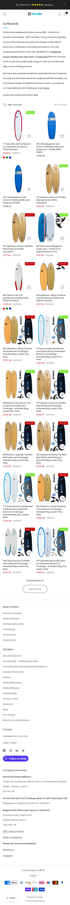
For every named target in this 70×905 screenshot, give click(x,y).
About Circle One (12, 655)
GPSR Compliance (12, 837)
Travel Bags (9, 629)
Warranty (8, 704)
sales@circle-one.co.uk (15, 736)
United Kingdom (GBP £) (33, 870)
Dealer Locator (11, 698)
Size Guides (9, 714)
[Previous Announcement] (5, 5)
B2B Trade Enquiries (13, 831)
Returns (7, 677)
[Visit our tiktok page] (23, 750)
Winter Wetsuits (11, 618)
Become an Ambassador (16, 720)
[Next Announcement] (65, 5)
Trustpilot (8, 855)
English (33, 875)
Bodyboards (9, 640)
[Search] (59, 14)
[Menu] (4, 14)
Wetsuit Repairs (11, 688)
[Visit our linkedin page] (17, 750)
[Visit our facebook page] (4, 750)
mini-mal (28, 56)
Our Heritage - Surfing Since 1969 (20, 661)
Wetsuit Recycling (12, 682)
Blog (5, 709)
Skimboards (9, 634)
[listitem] (35, 5)
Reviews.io (49, 4)
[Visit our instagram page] (10, 750)
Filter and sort (15, 104)
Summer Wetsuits (12, 613)
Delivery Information (13, 671)
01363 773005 (10, 742)
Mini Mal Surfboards (13, 623)
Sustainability (10, 693)
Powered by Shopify (35, 897)
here (46, 88)
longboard (42, 56)
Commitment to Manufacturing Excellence (25, 666)
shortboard (17, 56)
